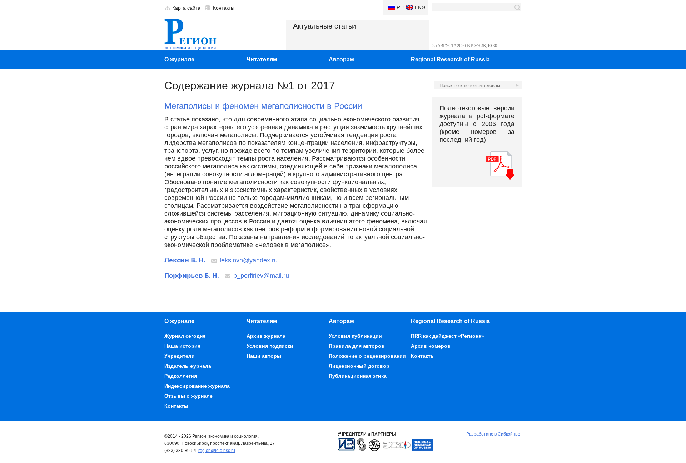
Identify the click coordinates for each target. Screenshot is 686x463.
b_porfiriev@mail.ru (261, 275)
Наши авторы (264, 356)
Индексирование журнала (197, 386)
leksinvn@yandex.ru (249, 260)
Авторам (341, 59)
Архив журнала (266, 336)
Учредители (179, 356)
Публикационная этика (358, 376)
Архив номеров (431, 346)
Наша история (182, 346)
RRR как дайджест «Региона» (447, 336)
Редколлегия (180, 376)
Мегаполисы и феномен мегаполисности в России (263, 106)
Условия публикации (355, 336)
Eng (420, 7)
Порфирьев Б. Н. (191, 275)
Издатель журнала (187, 366)
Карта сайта (186, 8)
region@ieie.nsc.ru (216, 450)
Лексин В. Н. (184, 260)
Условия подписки (270, 346)
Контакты (223, 8)
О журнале (179, 59)
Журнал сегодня (184, 336)
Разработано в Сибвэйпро (493, 434)
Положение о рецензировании (367, 356)
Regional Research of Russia (450, 59)
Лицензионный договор (359, 366)
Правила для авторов (356, 346)
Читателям (262, 59)
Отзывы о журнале (188, 396)
